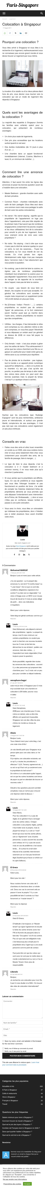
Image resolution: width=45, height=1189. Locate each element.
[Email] (26, 33)
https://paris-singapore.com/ (22, 543)
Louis (22, 539)
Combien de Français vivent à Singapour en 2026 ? (21, 1128)
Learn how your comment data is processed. (20, 1063)
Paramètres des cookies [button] (12, 1184)
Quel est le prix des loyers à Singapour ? (17, 1124)
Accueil (4, 19)
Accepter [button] (27, 1184)
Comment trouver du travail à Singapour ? (17, 1121)
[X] (15, 33)
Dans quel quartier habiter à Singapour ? (17, 1131)
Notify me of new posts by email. (16, 1051)
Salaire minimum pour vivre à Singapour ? (17, 1117)
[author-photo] (22, 536)
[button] (4, 13)
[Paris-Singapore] (22, 5)
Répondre (13, 618)
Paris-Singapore (21, 546)
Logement (12, 19)
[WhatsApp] (4, 33)
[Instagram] (20, 554)
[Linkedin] (20, 33)
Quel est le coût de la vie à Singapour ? (16, 1135)
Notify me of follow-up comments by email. (19, 1048)
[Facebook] (10, 33)
